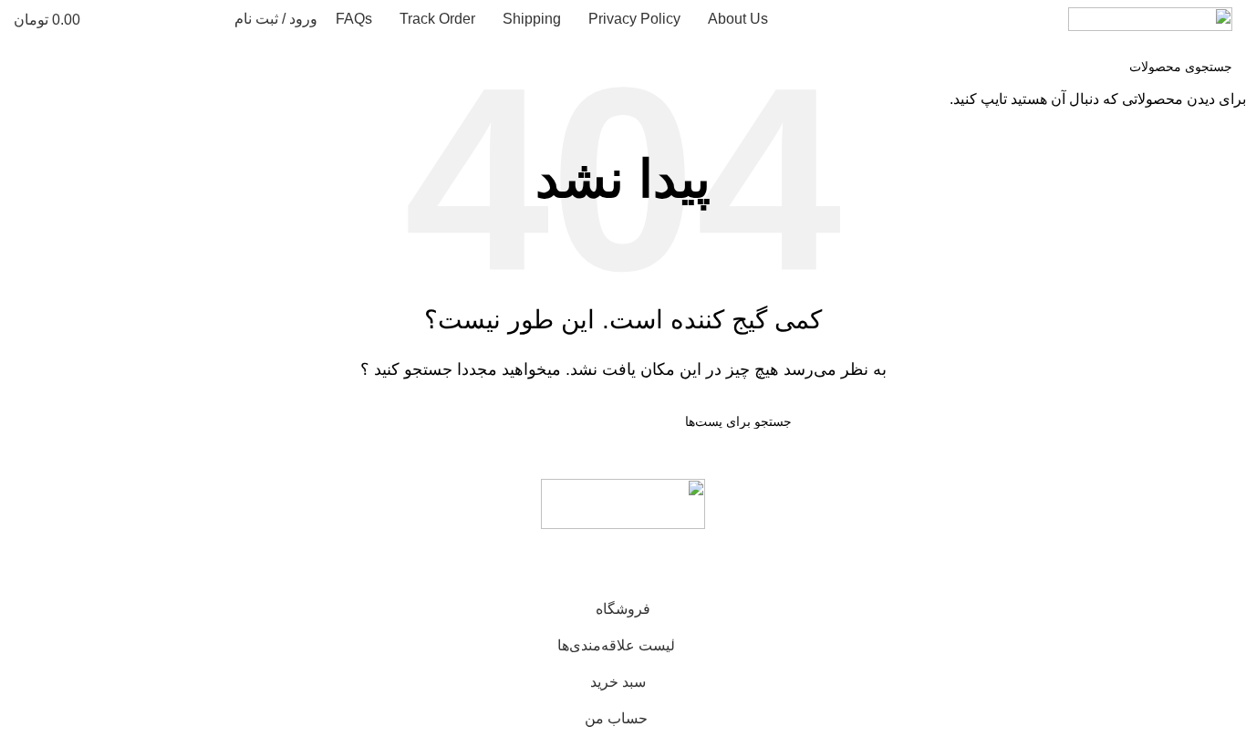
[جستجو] (208, 19)
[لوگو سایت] (1150, 18)
